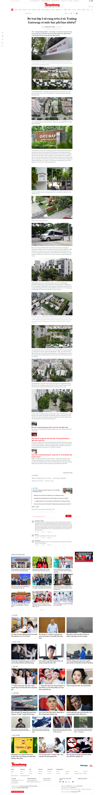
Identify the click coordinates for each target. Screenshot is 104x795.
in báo (71, 13)
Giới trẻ (43, 9)
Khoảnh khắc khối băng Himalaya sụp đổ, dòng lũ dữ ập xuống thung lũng (40, 730)
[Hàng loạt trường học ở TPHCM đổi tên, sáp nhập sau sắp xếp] (21, 579)
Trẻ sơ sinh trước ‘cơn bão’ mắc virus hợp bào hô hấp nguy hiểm (51, 755)
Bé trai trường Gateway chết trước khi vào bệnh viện (50, 427)
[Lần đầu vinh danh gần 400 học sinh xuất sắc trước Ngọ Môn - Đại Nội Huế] (21, 597)
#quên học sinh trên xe (37, 481)
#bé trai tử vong (49, 481)
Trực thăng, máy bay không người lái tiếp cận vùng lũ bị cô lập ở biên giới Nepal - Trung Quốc (83, 730)
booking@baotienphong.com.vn (35, 781)
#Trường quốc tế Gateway (59, 478)
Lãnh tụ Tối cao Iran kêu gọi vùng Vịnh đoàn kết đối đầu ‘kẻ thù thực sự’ (20, 729)
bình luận (74, 13)
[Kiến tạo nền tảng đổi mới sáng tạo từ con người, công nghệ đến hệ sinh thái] (42, 579)
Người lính (58, 9)
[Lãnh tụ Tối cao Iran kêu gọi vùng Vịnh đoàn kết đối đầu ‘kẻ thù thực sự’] (20, 722)
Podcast (40, 769)
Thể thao (53, 9)
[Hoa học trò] (91, 766)
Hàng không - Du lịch (78, 773)
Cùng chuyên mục (18, 554)
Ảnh (30, 769)
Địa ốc (29, 9)
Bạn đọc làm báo (18, 791)
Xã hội (16, 9)
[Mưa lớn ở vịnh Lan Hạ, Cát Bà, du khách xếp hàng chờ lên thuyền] (80, 625)
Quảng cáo (76, 0)
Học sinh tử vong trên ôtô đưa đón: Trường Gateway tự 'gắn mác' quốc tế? (52, 504)
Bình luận (2, 42)
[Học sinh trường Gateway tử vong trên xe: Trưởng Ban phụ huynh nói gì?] (67, 491)
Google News (77, 13)
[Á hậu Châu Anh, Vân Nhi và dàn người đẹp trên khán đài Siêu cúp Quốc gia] (24, 676)
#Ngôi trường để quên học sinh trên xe (41, 478)
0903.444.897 (47, 780)
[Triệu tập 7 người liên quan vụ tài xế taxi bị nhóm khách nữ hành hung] (24, 651)
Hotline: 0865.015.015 (34, 0)
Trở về (2, 46)
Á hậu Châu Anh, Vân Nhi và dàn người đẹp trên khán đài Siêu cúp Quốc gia (24, 687)
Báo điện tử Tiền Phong (52, 5)
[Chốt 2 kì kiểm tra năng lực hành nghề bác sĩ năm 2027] (63, 597)
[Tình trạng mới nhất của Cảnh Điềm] (80, 676)
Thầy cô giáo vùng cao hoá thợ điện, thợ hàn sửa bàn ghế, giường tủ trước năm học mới (63, 588)
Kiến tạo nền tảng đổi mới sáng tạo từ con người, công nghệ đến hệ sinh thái (41, 587)
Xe (61, 9)
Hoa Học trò (64, 0)
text (68, 13)
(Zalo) (36, 780)
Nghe (2, 32)
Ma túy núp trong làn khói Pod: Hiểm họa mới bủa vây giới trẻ (79, 755)
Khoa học (79, 9)
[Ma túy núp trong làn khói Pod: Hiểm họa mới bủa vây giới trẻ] (80, 745)
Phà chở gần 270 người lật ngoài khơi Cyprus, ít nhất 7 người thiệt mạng (23, 713)
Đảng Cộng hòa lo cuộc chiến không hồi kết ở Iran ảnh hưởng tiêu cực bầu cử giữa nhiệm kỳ (62, 730)
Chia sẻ (2, 36)
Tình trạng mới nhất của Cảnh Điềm (79, 686)
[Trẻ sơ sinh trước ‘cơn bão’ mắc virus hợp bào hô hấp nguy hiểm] (52, 745)
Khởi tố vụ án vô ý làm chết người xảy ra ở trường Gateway (49, 495)
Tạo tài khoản (42, 509)
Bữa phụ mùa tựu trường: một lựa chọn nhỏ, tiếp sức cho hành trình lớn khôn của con (41, 605)
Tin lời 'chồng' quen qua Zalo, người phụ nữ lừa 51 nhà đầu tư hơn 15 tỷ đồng (80, 662)
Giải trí (69, 9)
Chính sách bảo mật (82, 778)
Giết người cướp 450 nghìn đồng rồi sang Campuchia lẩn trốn (51, 662)
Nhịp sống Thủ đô (14, 775)
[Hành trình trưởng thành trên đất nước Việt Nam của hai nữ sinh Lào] (42, 562)
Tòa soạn (70, 0)
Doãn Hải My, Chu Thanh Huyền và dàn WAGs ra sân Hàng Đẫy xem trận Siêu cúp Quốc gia (52, 687)
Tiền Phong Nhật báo (45, 0)
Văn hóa (65, 9)
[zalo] (70, 782)
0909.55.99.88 (32, 780)
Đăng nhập (34, 509)
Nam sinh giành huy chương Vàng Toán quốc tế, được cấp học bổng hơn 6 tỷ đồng (63, 571)
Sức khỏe (34, 9)
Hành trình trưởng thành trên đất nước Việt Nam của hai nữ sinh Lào (41, 570)
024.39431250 (15, 782)
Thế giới (38, 9)
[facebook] (90, 1)
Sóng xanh (25, 9)
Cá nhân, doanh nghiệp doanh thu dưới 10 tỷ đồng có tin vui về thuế (24, 635)
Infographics (59, 769)
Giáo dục (74, 9)
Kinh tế (20, 9)
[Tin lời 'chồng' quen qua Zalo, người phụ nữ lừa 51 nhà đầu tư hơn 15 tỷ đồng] (80, 651)
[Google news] (73, 782)
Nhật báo (22, 769)
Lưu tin (2, 39)
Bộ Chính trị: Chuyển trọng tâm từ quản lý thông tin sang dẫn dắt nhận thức (51, 636)
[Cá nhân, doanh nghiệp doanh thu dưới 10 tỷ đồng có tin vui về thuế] (24, 625)
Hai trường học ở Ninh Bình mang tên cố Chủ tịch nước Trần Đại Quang (20, 570)
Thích (37, 531)
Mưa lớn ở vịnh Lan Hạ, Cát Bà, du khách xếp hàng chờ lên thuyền (78, 635)
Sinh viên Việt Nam (56, 0)
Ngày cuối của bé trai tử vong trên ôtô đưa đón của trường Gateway (53, 501)
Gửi (68, 516)
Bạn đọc (67, 773)
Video (88, 9)
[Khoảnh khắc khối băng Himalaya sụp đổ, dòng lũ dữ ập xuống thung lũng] (41, 722)
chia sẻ (65, 13)
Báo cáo (49, 531)
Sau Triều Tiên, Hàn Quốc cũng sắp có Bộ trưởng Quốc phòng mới (51, 713)
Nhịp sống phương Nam (24, 775)
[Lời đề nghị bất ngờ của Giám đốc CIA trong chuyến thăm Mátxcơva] (80, 703)
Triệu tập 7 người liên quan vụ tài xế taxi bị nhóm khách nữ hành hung (23, 662)
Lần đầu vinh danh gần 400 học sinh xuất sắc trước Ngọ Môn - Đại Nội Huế (20, 605)
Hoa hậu (83, 9)
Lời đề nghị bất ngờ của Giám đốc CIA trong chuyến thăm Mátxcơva (79, 713)
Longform (49, 769)
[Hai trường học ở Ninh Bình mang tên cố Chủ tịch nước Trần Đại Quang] (21, 562)
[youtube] (92, 1)
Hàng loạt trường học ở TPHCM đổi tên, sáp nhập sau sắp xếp (20, 587)
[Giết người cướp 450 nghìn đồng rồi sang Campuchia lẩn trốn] (52, 651)
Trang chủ (12, 10)
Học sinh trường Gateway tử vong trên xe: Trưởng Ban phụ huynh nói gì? (46, 490)
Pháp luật (48, 9)
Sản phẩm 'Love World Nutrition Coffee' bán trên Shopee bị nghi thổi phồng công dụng (23, 756)
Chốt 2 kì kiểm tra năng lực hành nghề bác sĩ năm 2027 (63, 604)
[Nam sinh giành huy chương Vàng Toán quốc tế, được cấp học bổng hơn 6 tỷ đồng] (63, 562)
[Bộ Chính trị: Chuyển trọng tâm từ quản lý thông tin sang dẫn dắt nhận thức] (52, 625)
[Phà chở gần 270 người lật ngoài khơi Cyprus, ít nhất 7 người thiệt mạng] (24, 703)
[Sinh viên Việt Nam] (84, 766)
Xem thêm (92, 10)
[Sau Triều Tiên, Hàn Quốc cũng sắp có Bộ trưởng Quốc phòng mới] (52, 703)
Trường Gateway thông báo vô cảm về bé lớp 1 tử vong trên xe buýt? (51, 498)
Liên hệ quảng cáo (31, 778)
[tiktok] (66, 782)
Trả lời (43, 531)
